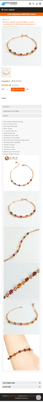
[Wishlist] (27, 89)
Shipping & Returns (11, 111)
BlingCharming (12, 396)
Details (6, 107)
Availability (6, 81)
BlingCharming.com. (34, 396)
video (5, 116)
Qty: (3, 89)
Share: (4, 98)
